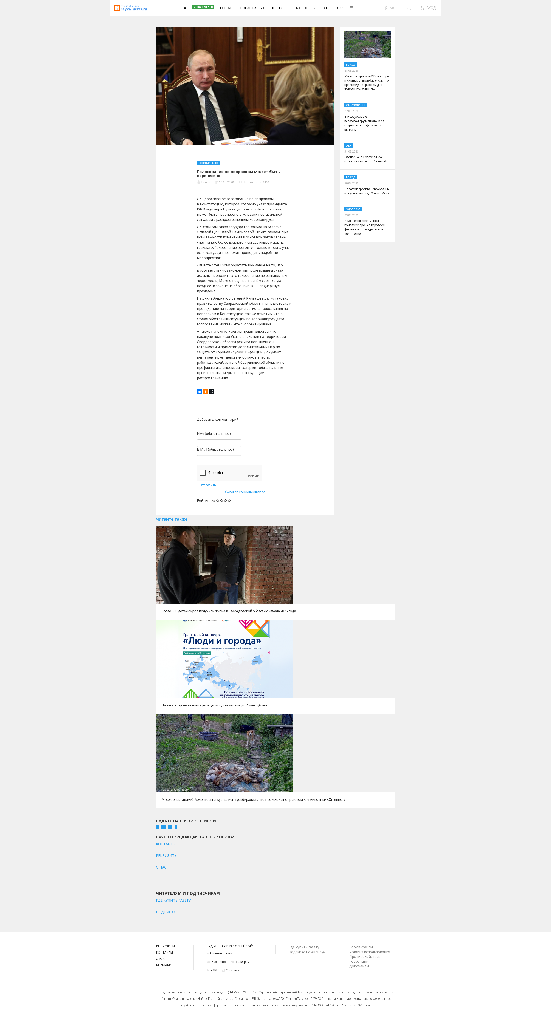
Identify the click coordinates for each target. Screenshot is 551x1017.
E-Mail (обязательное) (215, 449)
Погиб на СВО (252, 8)
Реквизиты (165, 946)
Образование (356, 105)
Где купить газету (304, 947)
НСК (325, 8)
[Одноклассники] (205, 391)
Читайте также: (172, 519)
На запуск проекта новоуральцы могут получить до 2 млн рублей (214, 705)
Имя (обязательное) (214, 433)
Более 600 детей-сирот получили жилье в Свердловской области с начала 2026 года (228, 611)
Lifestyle (278, 8)
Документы (359, 966)
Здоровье (304, 8)
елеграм (243, 961)
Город (225, 8)
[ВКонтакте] (199, 391)
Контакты (164, 952)
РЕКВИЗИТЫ (167, 855)
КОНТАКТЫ (165, 844)
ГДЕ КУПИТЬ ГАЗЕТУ (173, 900)
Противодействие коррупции (365, 959)
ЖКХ (340, 8)
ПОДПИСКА (166, 912)
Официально (208, 163)
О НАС (161, 867)
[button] (428, 7)
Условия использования (244, 491)
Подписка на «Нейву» (307, 951)
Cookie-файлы (361, 947)
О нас (160, 959)
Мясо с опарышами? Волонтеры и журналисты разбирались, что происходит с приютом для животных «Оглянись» (253, 799)
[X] (211, 391)
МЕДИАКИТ (164, 965)
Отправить (208, 485)
